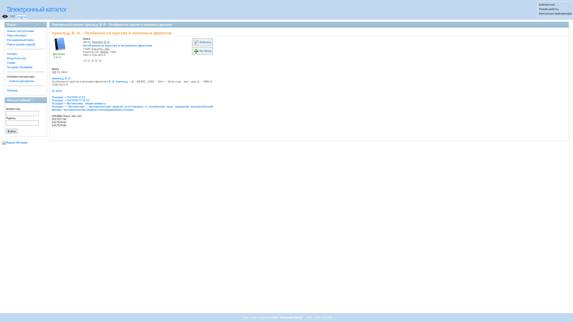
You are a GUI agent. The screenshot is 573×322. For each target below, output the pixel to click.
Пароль (11, 118)
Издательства (16, 58)
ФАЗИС (104, 52)
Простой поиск (16, 35)
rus (24, 17)
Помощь (12, 90)
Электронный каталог (36, 9)
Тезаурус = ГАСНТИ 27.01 (68, 97)
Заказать (205, 42)
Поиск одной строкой (21, 44)
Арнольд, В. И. (101, 42)
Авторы (12, 53)
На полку (205, 51)
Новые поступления (20, 31)
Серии (11, 62)
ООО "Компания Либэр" (288, 317)
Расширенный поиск (20, 40)
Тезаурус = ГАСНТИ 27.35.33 (70, 100)
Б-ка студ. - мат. (101, 48)
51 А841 (57, 91)
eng (19, 17)
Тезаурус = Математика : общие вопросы (79, 103)
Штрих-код (13, 108)
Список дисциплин (21, 81)
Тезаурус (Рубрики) (19, 67)
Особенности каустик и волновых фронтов (117, 45)
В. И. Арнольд (118, 81)
